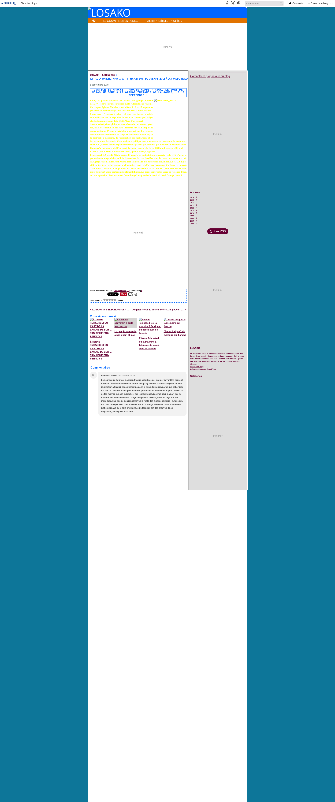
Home (93, 19)
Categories (108, 74)
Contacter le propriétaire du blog (210, 76)
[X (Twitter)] (233, 3)
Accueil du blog (196, 366)
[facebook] (227, 3)
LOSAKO (94, 74)
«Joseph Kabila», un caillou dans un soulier (165, 20)
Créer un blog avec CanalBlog (203, 369)
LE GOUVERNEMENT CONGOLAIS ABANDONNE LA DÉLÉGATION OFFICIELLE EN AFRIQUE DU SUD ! (121, 20)
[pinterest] (238, 3)
